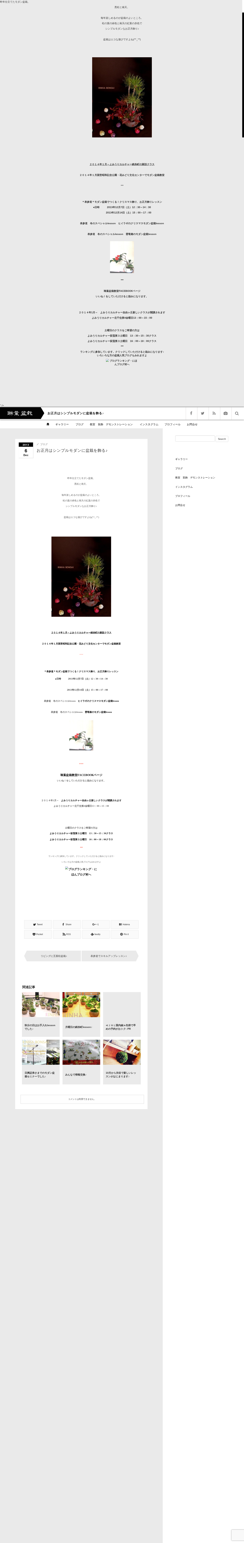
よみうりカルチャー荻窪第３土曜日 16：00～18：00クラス (122, 341)
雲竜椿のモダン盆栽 (141, 234)
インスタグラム (148, 424)
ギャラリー (62, 424)
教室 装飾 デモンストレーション (111, 424)
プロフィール (173, 424)
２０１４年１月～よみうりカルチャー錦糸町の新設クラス (122, 164)
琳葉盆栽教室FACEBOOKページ (122, 290)
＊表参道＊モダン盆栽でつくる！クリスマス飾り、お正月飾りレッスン (122, 201)
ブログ (79, 424)
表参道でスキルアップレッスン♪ (109, 956)
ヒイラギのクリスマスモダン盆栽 (141, 223)
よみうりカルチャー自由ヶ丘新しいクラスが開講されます (132, 312)
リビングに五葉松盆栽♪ (54, 956)
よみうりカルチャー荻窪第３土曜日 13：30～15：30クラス (122, 335)
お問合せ (192, 424)
